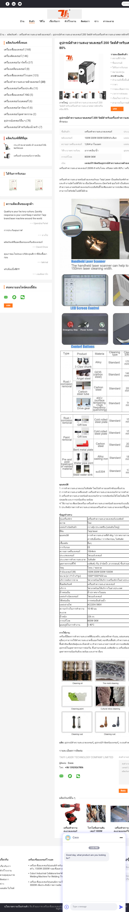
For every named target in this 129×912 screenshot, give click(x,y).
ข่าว (96, 21)
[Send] (121, 906)
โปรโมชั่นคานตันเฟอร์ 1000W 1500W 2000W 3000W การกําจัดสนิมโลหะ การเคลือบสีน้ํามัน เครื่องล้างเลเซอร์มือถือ (96, 830)
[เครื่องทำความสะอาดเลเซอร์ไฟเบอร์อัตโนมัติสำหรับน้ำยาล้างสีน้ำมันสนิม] (70, 814)
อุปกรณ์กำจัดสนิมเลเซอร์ (106, 742)
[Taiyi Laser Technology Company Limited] (64, 14)
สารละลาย (108, 21)
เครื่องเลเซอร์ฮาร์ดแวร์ (16, 107)
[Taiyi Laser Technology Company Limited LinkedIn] (14, 4)
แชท (115, 109)
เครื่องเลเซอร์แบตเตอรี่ (16, 101)
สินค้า (32, 21)
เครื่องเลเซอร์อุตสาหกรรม (18, 114)
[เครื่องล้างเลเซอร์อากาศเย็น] (7, 156)
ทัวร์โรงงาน (70, 21)
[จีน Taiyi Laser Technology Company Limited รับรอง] (13, 185)
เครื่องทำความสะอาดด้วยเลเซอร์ (35, 34)
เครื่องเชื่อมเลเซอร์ (14, 49)
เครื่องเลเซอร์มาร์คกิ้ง (16, 62)
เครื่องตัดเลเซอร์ (13, 56)
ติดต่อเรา (85, 21)
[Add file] (66, 906)
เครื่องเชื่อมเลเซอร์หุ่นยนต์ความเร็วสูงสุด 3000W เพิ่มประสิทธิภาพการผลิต (50, 883)
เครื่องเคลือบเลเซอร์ (15, 68)
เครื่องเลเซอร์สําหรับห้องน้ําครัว (21, 127)
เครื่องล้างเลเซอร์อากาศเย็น (27, 155)
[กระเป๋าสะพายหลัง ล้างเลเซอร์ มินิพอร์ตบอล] (7, 146)
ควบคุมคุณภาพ (7, 875)
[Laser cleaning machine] (81, 72)
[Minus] (121, 837)
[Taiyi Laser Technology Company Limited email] (8, 297)
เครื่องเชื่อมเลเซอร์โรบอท (18, 75)
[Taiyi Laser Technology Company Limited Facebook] (7, 4)
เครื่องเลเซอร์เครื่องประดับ (18, 88)
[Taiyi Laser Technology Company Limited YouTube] (20, 4)
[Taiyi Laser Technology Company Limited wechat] (24, 297)
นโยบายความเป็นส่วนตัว (16, 906)
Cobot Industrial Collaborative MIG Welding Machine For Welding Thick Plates (47, 875)
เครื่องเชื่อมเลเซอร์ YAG (16, 94)
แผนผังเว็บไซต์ (7, 888)
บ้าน (22, 21)
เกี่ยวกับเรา (54, 21)
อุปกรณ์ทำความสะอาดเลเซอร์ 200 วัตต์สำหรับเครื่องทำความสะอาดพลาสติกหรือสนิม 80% (81, 105)
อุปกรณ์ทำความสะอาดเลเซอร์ (78, 742)
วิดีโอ (42, 21)
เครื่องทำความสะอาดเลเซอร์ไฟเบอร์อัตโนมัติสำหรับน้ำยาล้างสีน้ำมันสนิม (70, 830)
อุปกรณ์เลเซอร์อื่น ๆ (15, 120)
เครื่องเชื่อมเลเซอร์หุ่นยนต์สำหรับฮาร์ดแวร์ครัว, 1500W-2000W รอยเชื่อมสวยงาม (51, 867)
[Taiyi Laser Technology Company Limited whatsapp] (16, 297)
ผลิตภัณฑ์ (12, 34)
